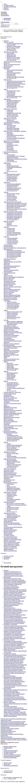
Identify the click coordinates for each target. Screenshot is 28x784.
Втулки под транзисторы (10, 398)
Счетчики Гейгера (11, 239)
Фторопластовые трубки (10, 473)
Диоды (5, 89)
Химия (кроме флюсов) (10, 468)
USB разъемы (10, 160)
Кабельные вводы (8, 409)
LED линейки (10, 53)
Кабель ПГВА (10, 367)
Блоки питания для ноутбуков (12, 350)
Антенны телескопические (14, 234)
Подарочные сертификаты (11, 765)
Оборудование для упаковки (11, 543)
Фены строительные (12, 517)
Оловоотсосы (10, 496)
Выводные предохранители (14, 250)
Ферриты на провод (12, 225)
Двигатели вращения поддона (15, 43)
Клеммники (7, 182)
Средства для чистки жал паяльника (16, 457)
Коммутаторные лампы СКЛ (14, 311)
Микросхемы (10, 120)
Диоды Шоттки (11, 92)
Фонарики (6, 342)
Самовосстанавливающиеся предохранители (11, 270)
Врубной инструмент (12, 509)
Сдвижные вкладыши (12, 466)
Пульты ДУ (7, 63)
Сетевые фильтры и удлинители (12, 392)
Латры (5, 357)
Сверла (6, 525)
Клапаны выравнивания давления (13, 413)
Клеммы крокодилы (12, 178)
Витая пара (10, 363)
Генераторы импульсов (10, 281)
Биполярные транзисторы (14, 100)
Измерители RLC (11, 486)
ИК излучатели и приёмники (11, 140)
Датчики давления (12, 196)
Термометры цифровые (13, 218)
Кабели (6, 361)
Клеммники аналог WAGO (14, 188)
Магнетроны (10, 147)
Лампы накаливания (12, 314)
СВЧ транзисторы (11, 106)
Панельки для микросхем (10, 421)
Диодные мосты (11, 93)
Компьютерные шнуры (13, 384)
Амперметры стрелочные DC (14, 214)
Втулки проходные (9, 399)
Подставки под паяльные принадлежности (13, 500)
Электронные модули (9, 272)
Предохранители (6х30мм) (14, 256)
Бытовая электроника (9, 531)
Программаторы (8, 521)
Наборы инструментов (10, 518)
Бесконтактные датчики (13, 193)
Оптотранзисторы (11, 104)
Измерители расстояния (13, 488)
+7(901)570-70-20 (8, 770)
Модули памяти (8, 293)
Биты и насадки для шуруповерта (13, 524)
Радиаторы (6, 424)
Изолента (9, 434)
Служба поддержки (6, 760)
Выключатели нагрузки (10, 267)
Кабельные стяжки (9, 471)
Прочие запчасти (8, 65)
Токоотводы (7, 429)
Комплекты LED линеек (13, 57)
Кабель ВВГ (10, 366)
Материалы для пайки (9, 452)
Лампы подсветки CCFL (13, 59)
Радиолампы (10, 149)
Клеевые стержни (8, 477)
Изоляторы (7, 406)
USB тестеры (10, 484)
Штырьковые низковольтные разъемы (17, 159)
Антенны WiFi (11, 231)
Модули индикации (9, 292)
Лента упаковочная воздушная (12, 542)
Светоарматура (8, 338)
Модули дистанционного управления (14, 277)
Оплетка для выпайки (13, 453)
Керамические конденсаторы (14, 82)
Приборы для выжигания (13, 516)
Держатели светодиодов (13, 303)
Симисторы (10, 110)
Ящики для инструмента (10, 550)
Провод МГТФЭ (11, 375)
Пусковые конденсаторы (13, 85)
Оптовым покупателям (10, 6)
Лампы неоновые (11, 316)
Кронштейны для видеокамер (11, 417)
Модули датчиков (8, 285)
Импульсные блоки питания (11, 354)
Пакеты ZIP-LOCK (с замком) (12, 545)
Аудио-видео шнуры (12, 382)
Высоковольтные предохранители (16, 252)
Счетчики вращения (12, 238)
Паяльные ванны (11, 493)
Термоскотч (7, 478)
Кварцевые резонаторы (13, 128)
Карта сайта (7, 764)
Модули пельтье (8, 245)
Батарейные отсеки (9, 396)
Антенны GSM (11, 229)
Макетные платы (8, 418)
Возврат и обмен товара (10, 746)
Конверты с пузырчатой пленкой (12, 539)
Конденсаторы (7, 79)
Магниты (9, 222)
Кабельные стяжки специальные (12, 475)
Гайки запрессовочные (13, 449)
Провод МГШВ (11, 377)
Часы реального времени (10, 297)
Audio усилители (8, 275)
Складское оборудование (10, 536)
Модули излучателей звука (11, 291)
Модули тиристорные (12, 115)
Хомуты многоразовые (10, 474)
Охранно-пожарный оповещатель (16, 138)
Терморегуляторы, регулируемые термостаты (12, 600)
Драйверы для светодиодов (11, 352)
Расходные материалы (9, 431)
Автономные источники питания (12, 346)
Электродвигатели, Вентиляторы (12, 202)
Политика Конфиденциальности (12, 754)
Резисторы (6, 68)
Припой (9, 454)
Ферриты (9, 224)
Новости (6, 8)
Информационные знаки (10, 407)
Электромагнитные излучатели (15, 135)
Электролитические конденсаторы (16, 81)
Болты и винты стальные (13, 446)
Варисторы (7, 264)
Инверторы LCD (11, 54)
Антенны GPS (10, 228)
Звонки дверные (8, 532)
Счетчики (6, 236)
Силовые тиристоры (12, 114)
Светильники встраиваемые (11, 335)
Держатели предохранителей (11, 400)
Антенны (6, 227)
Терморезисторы (11, 75)
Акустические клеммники (14, 184)
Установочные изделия (10, 393)
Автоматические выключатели (12, 266)
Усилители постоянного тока (11, 359)
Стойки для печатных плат (11, 428)
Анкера (9, 443)
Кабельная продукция (9, 360)
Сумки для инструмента (10, 520)
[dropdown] (1, 1)
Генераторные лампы (12, 145)
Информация (4, 743)
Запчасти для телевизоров (11, 52)
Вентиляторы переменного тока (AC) (17, 203)
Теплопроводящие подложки (14, 436)
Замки (5, 404)
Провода (6, 371)
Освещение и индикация (10, 299)
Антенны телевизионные (13, 232)
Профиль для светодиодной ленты (13, 332)
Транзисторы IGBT (12, 103)
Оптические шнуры (12, 385)
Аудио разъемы (11, 154)
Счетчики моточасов (12, 242)
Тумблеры (9, 168)
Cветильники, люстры (10, 325)
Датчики (6, 192)
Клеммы (6, 172)
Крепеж (6, 442)
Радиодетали (7, 67)
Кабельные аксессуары (10, 459)
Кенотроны (10, 146)
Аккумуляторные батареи (10, 348)
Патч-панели (7, 423)
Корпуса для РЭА (8, 416)
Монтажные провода (12, 373)
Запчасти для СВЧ (8, 42)
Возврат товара (8, 762)
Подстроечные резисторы (13, 72)
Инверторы (7, 356)
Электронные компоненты (11, 152)
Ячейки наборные (8, 549)
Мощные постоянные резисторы (15, 77)
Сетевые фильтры (8, 246)
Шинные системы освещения (11, 343)
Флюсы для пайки (11, 456)
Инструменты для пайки (10, 492)
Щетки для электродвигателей (12, 64)
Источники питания (9, 345)
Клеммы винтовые (12, 177)
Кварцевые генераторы (13, 129)
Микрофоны (10, 134)
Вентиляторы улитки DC (13, 207)
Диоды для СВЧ (11, 45)
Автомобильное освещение (11, 327)
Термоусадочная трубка (13, 439)
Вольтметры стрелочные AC (14, 216)
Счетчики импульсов (12, 241)
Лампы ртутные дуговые (13, 317)
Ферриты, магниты (9, 221)
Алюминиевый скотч (9, 479)
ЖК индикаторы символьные (14, 322)
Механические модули (10, 284)
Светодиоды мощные (12, 307)
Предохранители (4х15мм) (14, 253)
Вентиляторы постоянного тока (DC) (17, 204)
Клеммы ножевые (11, 179)
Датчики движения (12, 197)
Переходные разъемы (12, 157)
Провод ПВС (10, 378)
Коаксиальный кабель (12, 368)
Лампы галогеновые (12, 313)
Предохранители (8, 249)
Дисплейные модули (9, 282)
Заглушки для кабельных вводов (12, 403)
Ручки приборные (8, 427)
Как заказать (7, 557)
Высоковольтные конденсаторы (15, 86)
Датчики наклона (11, 199)
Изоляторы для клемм (12, 175)
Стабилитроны (11, 95)
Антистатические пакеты (10, 538)
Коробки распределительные (11, 414)
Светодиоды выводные (13, 306)
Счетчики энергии (12, 243)
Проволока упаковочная (10, 546)
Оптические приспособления (11, 523)
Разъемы (6, 153)
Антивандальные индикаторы (12, 328)
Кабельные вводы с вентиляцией (12, 410)
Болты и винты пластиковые (14, 445)
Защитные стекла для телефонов (12, 61)
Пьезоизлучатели (11, 136)
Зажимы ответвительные (13, 461)
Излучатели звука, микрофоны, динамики (15, 131)
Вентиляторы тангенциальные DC (16, 206)
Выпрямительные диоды (13, 90)
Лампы (5, 310)
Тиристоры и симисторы (10, 109)
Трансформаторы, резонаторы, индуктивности (12, 123)
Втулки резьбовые (11, 448)
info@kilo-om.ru (5, 26)
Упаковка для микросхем (10, 548)
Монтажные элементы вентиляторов (16, 209)
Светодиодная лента (9, 339)
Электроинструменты (9, 513)
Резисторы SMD (11, 74)
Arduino (6, 274)
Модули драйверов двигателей (12, 289)
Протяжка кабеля (8, 528)
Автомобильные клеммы (13, 174)
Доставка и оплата (9, 5)
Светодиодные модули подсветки (13, 341)
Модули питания (8, 279)
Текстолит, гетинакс (9, 470)
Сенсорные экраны (12, 324)
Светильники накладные (10, 336)
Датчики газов (11, 195)
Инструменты (7, 481)
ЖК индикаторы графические (15, 321)
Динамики (9, 132)
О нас (5, 4)
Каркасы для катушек (9, 411)
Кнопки (9, 164)
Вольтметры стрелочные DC (14, 217)
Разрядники (7, 268)
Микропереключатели (13, 165)
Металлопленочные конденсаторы (16, 84)
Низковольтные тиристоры (14, 113)
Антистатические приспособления (13, 527)
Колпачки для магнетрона (14, 46)
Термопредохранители (10, 259)
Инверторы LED (11, 56)
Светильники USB (9, 334)
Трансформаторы (11, 125)
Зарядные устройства (9, 353)
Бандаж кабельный (12, 460)
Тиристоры (10, 111)
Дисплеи (6, 320)
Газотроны (10, 143)
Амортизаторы (8, 395)
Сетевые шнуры (11, 386)
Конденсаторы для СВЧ (13, 47)
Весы (8, 485)
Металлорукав (10, 463)
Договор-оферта (8, 747)
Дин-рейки (7, 402)
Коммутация (7, 163)
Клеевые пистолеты (12, 514)
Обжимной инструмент (13, 507)
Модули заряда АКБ (9, 278)
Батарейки (6, 349)
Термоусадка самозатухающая (15, 438)
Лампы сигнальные (9, 329)
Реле (8, 170)
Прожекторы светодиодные (11, 331)
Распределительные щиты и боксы (13, 425)
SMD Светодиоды (11, 302)
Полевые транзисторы (13, 102)
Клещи (8, 510)
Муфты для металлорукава (14, 464)
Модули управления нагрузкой (12, 295)
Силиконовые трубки (12, 435)
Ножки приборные (9, 420)
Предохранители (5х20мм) (14, 254)
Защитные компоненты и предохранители (15, 247)
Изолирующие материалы (11, 432)
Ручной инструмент (9, 502)
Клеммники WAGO (12, 186)
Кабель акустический (12, 364)
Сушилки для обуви (9, 535)
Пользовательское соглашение (12, 756)
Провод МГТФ (11, 374)
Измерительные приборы (10, 482)
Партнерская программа (10, 757)
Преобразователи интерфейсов (12, 296)
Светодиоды (7, 300)
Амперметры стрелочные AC (14, 213)
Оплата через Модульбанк (11, 750)
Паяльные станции (12, 495)
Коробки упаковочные (10, 541)
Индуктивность (11, 127)
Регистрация (7, 19)
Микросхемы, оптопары (10, 118)
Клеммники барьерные (13, 189)
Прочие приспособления (10, 530)
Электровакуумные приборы (11, 142)
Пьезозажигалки (8, 534)
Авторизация (7, 18)
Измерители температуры (14, 489)
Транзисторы (7, 99)
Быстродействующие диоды (14, 96)
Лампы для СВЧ (11, 49)
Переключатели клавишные (14, 167)
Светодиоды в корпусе (13, 304)
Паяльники (10, 498)
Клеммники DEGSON (13, 185)
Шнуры (6, 381)
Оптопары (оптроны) (12, 121)
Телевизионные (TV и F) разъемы (16, 156)
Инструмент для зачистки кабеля (15, 503)
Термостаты (7, 260)
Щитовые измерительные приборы (13, 211)
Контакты (6, 9)
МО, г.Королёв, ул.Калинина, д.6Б (13, 777)
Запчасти (6, 40)
